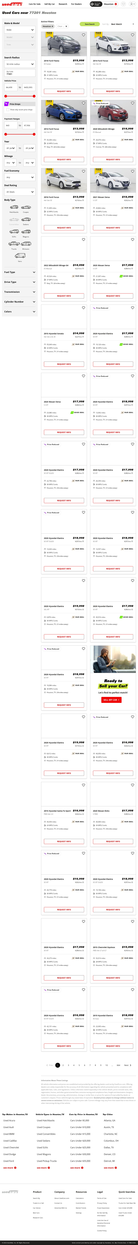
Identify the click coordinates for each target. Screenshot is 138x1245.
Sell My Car (49, 4)
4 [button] (73, 1065)
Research (63, 4)
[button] (127, 1067)
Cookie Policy (102, 1231)
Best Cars (36, 1213)
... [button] (112, 1065)
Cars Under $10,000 (125, 1208)
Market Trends (81, 1208)
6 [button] (84, 1065)
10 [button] (106, 1065)
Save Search (90, 24)
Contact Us (58, 1203)
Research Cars (38, 1218)
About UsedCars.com (61, 1198)
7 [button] (90, 1065)
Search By (36, 1198)
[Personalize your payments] (83, 64)
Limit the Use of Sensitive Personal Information (103, 1223)
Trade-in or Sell (38, 1203)
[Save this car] (83, 35)
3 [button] (68, 1065)
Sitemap (79, 1213)
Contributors (80, 1203)
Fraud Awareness (103, 1208)
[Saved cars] (123, 4)
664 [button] (118, 1065)
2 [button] (63, 1065)
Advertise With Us (60, 1208)
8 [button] (95, 1065)
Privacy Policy (102, 1203)
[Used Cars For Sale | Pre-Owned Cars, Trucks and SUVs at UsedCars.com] (12, 4)
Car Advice (36, 1208)
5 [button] (79, 1065)
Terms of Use (101, 1198)
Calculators (80, 1198)
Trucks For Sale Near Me (127, 1203)
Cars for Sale (34, 4)
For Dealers (76, 4)
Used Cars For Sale (125, 1198)
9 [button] (100, 1065)
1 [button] (57, 1065)
